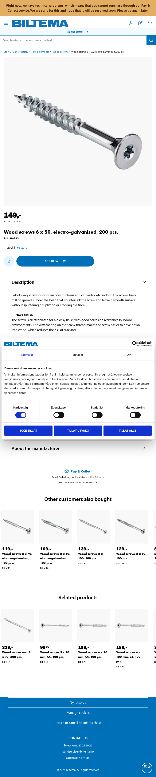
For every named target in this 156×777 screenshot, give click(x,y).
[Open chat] (147, 767)
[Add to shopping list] (9, 261)
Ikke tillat (28, 430)
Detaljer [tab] (78, 354)
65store (22, 247)
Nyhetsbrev (78, 702)
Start (6, 51)
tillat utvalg (78, 430)
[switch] (58, 415)
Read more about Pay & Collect (76, 482)
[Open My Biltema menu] (131, 23)
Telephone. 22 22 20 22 (78, 745)
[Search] (151, 40)
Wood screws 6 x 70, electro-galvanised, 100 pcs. (17, 558)
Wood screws (60, 51)
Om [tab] (129, 354)
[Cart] (149, 23)
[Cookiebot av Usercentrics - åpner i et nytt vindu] (135, 344)
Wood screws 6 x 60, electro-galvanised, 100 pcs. (55, 558)
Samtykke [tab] (27, 354)
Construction (20, 51)
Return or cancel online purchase (78, 722)
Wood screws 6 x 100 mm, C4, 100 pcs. (128, 656)
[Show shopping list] (140, 23)
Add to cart (53, 261)
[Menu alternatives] (6, 23)
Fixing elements (40, 51)
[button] (78, 31)
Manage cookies (78, 712)
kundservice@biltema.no (78, 751)
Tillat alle (127, 430)
